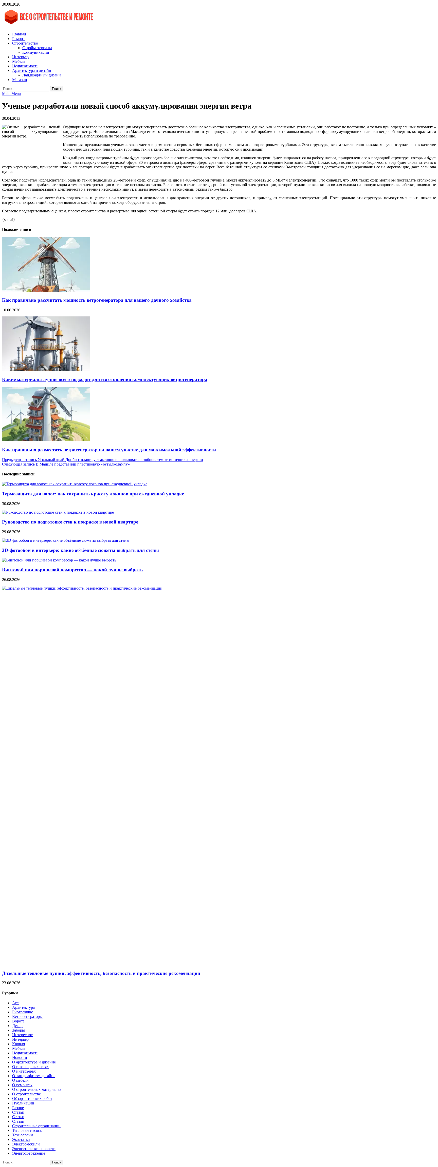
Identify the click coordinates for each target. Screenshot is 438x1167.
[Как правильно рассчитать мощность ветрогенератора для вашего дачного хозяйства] (46, 290)
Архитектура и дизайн (31, 70)
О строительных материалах (36, 1089)
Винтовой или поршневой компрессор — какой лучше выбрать (72, 569)
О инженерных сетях (30, 1066)
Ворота (18, 1021)
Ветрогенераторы (27, 1016)
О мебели (20, 1080)
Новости (19, 1057)
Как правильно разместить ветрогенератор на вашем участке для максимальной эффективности (109, 449)
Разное (18, 1107)
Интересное (22, 1035)
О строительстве (26, 1094)
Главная (19, 34)
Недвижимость (25, 66)
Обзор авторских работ (32, 1098)
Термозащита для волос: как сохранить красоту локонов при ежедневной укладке (93, 493)
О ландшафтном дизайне (33, 1076)
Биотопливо (22, 1012)
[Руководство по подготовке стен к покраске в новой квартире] (58, 512)
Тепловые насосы (27, 1130)
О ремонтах (22, 1085)
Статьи (18, 1112)
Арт (15, 1003)
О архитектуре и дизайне (34, 1062)
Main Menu (11, 93)
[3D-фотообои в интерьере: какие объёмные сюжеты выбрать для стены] (65, 540)
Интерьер (20, 57)
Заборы (18, 1030)
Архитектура (23, 1007)
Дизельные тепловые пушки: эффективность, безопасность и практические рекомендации (101, 973)
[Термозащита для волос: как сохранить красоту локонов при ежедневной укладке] (74, 484)
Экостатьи (21, 1139)
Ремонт (18, 38)
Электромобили (26, 1144)
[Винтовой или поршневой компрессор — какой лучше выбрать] (59, 560)
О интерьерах (24, 1071)
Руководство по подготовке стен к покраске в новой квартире (70, 522)
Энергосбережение (28, 1153)
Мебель (18, 61)
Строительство (25, 43)
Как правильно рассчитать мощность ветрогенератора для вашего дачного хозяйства (97, 300)
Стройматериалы (37, 48)
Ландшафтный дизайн (41, 75)
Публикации (23, 1103)
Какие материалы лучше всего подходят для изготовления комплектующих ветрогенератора (104, 379)
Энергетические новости (34, 1148)
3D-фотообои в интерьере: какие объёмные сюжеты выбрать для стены (80, 550)
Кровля (18, 1044)
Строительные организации (36, 1126)
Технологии (22, 1135)
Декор (17, 1025)
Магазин (19, 79)
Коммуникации (35, 52)
